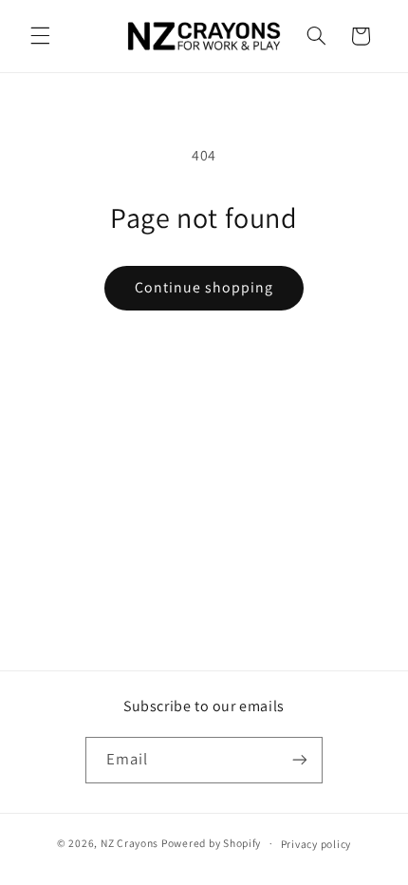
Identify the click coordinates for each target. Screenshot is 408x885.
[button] (40, 36)
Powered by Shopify (211, 843)
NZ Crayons (129, 843)
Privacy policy (316, 844)
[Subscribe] (300, 760)
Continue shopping (204, 287)
